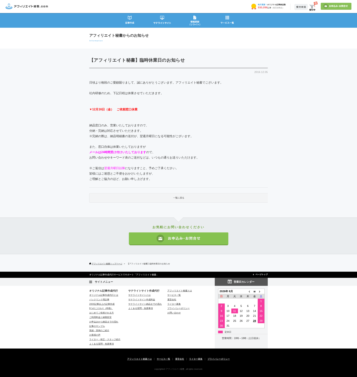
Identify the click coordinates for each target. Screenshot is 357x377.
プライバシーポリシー (178, 308)
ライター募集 (174, 304)
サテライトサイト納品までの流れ (145, 304)
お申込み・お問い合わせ (178, 238)
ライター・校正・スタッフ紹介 (104, 339)
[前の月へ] (248, 291)
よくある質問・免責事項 (101, 344)
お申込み (336, 6)
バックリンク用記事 (99, 299)
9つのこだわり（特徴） (101, 308)
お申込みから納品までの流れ (103, 321)
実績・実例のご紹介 (99, 330)
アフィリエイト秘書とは (179, 290)
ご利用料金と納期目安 (100, 317)
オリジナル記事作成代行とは (103, 295)
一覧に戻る (178, 198)
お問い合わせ (174, 312)
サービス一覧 (227, 20)
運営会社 (171, 299)
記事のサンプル (97, 326)
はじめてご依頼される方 (101, 312)
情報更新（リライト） (195, 20)
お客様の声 (94, 335)
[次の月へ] (261, 291)
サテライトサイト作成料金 (141, 299)
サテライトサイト (162, 20)
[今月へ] (254, 291)
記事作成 (130, 20)
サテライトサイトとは (139, 295)
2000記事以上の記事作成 (102, 304)
